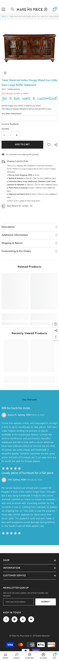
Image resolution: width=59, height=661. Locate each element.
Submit (45, 602)
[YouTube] (31, 619)
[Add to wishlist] (49, 145)
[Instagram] (14, 619)
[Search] (12, 9)
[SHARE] (55, 145)
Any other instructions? (11, 113)
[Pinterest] (23, 619)
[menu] (3, 9)
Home (4, 16)
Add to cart (22, 144)
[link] (15, 318)
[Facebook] (6, 619)
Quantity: (5, 129)
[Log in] (46, 9)
